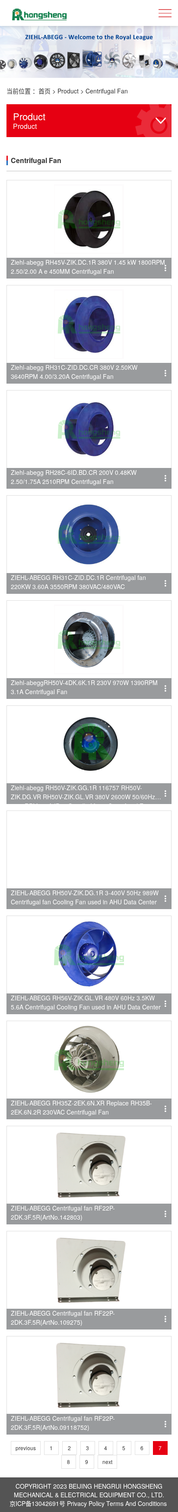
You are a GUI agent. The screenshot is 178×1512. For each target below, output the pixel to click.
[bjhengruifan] (38, 13)
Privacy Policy (86, 1503)
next (107, 1461)
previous (26, 1447)
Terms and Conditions (136, 1503)
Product (68, 90)
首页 (44, 90)
